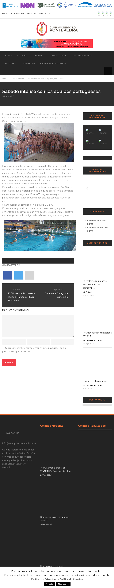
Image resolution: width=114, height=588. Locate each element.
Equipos (38, 55)
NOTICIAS (31, 13)
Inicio (8, 55)
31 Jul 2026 (87, 388)
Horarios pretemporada (95, 381)
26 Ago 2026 (88, 295)
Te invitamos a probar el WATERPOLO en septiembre (95, 284)
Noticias (10, 63)
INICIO (5, 13)
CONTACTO (44, 13)
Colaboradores (82, 55)
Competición (58, 55)
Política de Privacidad (44, 579)
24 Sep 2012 (7, 96)
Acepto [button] (49, 584)
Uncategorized (18, 78)
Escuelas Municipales (53, 63)
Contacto (29, 63)
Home (4, 78)
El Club (21, 55)
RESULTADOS (17, 13)
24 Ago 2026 (88, 344)
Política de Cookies (71, 579)
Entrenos (88, 340)
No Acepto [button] (63, 584)
